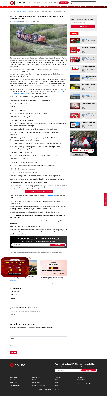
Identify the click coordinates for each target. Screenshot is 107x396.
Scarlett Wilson (14, 280)
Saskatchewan (51, 196)
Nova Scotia (16, 7)
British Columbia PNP (95, 7)
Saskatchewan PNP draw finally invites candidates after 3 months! (52, 278)
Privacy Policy (81, 380)
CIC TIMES (47, 390)
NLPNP (34, 380)
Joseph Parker (15, 21)
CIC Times (85, 105)
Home (29, 3)
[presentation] (64, 268)
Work (56, 3)
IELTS (50, 3)
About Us (80, 377)
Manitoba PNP (82, 7)
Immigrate (37, 3)
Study (45, 3)
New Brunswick (37, 382)
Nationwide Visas (63, 390)
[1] (71, 3)
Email (12, 345)
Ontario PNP (57, 7)
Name (12, 339)
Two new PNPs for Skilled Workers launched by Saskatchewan (22, 277)
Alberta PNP (47, 7)
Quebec (25, 7)
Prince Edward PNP (35, 7)
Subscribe (63, 3)
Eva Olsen (85, 39)
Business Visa (36, 377)
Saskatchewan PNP (69, 7)
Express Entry (6, 7)
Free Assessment (105, 199)
